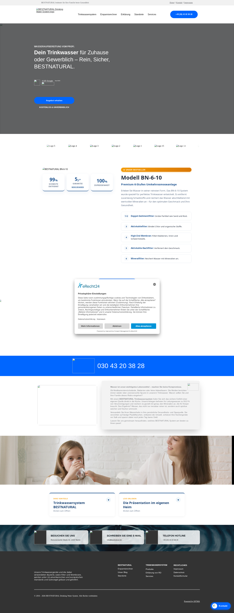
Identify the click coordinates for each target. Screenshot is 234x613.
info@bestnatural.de (114, 540)
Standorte (139, 14)
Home (172, 3)
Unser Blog (122, 572)
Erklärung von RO (153, 573)
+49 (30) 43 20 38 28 (184, 14)
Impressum (188, 3)
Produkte (150, 569)
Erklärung (125, 14)
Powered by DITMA (192, 601)
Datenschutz (179, 572)
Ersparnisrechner (108, 14)
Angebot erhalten (54, 100)
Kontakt (179, 3)
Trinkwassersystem (87, 14)
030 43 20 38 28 (121, 365)
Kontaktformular (181, 576)
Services (152, 14)
